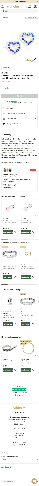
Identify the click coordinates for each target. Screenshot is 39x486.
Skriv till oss (7, 187)
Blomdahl (4, 73)
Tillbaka (6, 18)
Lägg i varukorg (8, 232)
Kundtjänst (6, 68)
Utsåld (19, 96)
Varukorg (35, 6)
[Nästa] (36, 43)
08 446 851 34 (9, 184)
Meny (2, 7)
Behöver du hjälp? (31, 18)
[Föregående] (2, 43)
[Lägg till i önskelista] (35, 27)
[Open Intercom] (34, 481)
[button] (19, 113)
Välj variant (7, 277)
